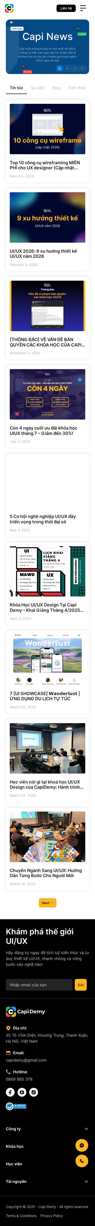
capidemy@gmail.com (26, 1060)
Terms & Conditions (21, 1216)
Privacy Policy (51, 1216)
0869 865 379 (19, 1079)
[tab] (16, 88)
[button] (83, 8)
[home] (9, 8)
